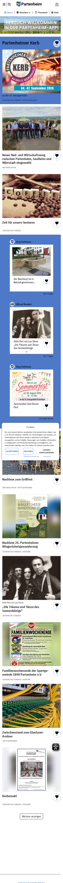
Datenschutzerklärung (31, 456)
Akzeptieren (12, 451)
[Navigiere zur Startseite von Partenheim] (30, 4)
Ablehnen (28, 451)
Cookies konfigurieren (46, 451)
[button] (4, 4)
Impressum (47, 456)
